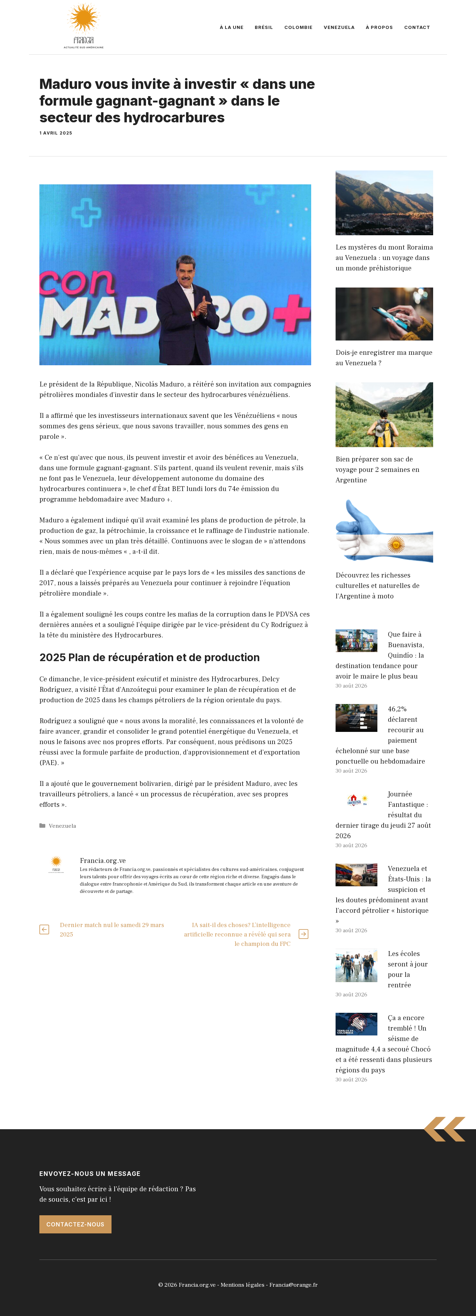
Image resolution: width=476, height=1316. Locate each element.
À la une (232, 27)
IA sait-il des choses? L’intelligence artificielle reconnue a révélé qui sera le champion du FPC (237, 934)
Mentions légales (242, 1285)
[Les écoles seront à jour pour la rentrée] (356, 976)
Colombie (298, 27)
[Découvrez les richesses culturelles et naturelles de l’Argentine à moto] (384, 558)
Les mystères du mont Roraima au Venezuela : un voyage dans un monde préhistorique (384, 258)
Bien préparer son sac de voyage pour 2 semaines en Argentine (378, 470)
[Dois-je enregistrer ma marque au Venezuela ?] (384, 335)
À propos (379, 27)
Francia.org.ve (197, 1285)
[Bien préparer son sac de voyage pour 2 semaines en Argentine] (384, 441)
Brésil (264, 27)
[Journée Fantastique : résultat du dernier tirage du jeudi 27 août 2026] (356, 806)
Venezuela (339, 27)
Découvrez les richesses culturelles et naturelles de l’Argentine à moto (378, 586)
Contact (417, 27)
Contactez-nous (75, 1224)
